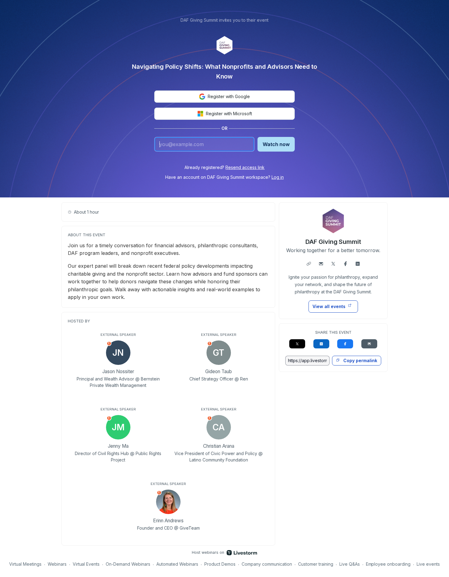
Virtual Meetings (25, 564)
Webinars (57, 564)
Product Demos (219, 564)
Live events (428, 564)
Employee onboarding (388, 564)
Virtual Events (86, 564)
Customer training (315, 564)
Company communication (267, 564)
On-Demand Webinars (128, 564)
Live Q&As (349, 564)
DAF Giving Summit (333, 241)
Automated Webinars (177, 564)
